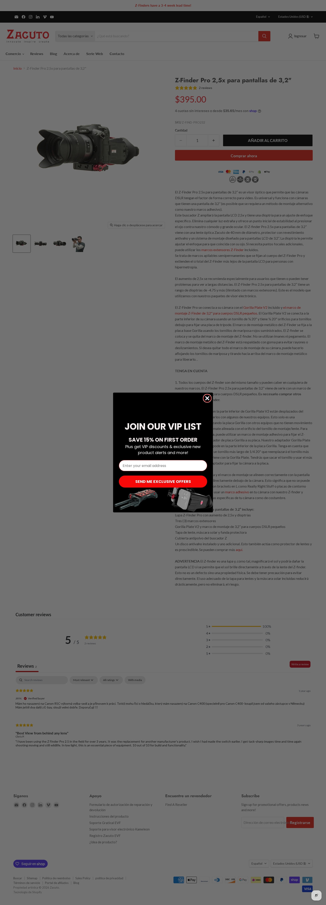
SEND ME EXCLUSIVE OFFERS (163, 481)
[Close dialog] (207, 398)
